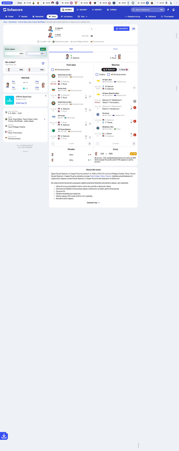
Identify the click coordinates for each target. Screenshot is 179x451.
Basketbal (39, 17)
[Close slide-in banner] (7, 432)
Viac (81, 16)
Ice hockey (68, 17)
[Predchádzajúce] (16, 3)
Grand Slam (13, 22)
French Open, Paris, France (31, 22)
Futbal (10, 17)
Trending (8, 3)
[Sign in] (173, 10)
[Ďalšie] (177, 3)
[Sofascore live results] (13, 10)
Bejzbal (24, 17)
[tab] (71, 49)
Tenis (54, 17)
